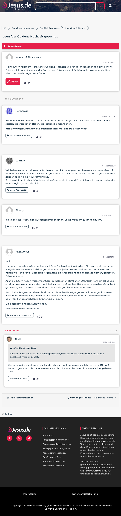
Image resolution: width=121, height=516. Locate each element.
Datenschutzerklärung (85, 493)
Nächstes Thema (104, 397)
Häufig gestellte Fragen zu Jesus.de (56, 448)
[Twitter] (29, 438)
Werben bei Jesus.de (53, 465)
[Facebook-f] (9, 438)
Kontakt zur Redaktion (54, 453)
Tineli (18, 339)
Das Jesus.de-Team (52, 457)
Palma (19, 57)
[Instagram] (19, 438)
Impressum (29, 493)
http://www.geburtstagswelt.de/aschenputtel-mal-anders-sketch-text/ (46, 128)
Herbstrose (22, 111)
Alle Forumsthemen (21, 397)
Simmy (20, 210)
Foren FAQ (48, 435)
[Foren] (4, 28)
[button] (115, 6)
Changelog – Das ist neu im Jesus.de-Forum (57, 444)
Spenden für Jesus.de (54, 461)
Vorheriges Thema (80, 397)
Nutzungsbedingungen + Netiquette (56, 439)
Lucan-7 (20, 160)
